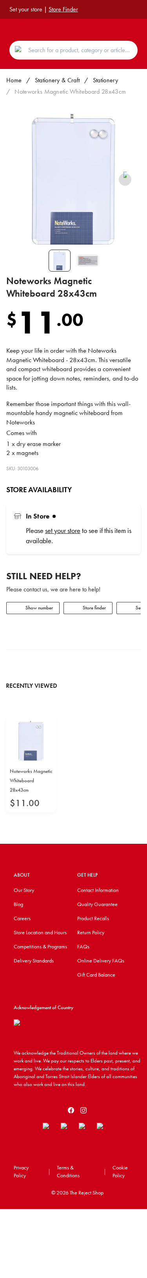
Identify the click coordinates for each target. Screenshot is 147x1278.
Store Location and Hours (40, 932)
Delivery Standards (34, 960)
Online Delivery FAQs (100, 960)
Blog (18, 904)
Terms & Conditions (68, 1171)
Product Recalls (93, 918)
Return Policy (90, 932)
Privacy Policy (21, 1171)
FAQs (83, 946)
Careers (22, 918)
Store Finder (63, 9)
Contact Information (98, 890)
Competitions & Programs (40, 946)
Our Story (24, 890)
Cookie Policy (120, 1171)
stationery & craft (57, 80)
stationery (105, 80)
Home (14, 80)
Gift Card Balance (96, 974)
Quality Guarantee (97, 904)
